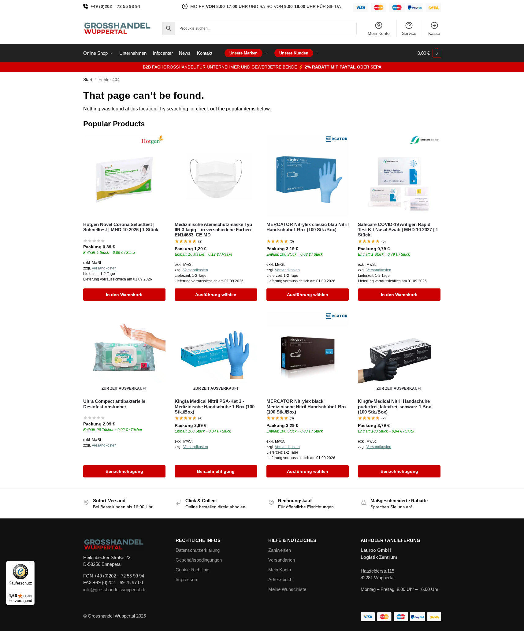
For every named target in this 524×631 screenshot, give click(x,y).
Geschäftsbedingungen (199, 559)
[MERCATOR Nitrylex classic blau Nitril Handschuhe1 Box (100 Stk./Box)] (307, 175)
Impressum (187, 579)
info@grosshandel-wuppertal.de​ (114, 589)
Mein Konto (379, 33)
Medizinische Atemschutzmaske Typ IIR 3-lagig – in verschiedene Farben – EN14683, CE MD (215, 230)
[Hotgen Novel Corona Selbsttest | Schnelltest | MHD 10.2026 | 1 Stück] (124, 175)
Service (409, 33)
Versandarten (281, 559)
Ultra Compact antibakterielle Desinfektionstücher (114, 404)
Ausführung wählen (215, 294)
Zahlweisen (279, 550)
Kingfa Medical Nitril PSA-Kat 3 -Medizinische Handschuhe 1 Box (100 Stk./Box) (215, 406)
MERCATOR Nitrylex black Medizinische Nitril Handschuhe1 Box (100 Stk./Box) (306, 406)
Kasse (434, 33)
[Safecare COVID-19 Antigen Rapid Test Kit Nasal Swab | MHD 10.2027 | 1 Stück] (399, 175)
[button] (429, 53)
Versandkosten (104, 268)
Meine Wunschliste (287, 589)
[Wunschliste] (156, 143)
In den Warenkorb (124, 294)
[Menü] (31, 564)
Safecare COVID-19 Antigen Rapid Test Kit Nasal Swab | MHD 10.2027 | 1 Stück (398, 230)
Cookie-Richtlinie (192, 569)
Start (87, 79)
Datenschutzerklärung (198, 550)
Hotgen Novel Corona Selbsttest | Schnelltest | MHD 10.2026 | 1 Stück (120, 227)
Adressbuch (280, 579)
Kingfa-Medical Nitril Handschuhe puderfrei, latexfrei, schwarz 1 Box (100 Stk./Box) (394, 406)
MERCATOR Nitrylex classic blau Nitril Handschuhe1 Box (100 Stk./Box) (307, 227)
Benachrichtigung (124, 471)
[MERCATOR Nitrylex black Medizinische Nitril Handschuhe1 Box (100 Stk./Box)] (307, 352)
